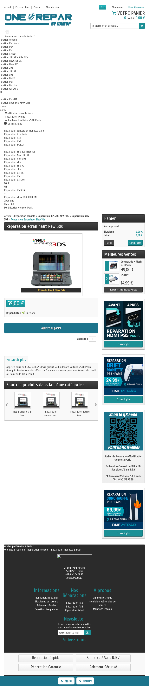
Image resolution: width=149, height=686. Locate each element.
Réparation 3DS (12, 169)
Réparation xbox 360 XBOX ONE (21, 197)
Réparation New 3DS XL (16, 155)
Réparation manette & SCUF (66, 549)
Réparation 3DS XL (14, 165)
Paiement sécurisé (46, 605)
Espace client (22, 7)
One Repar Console (15, 549)
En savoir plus (16, 360)
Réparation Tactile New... (80, 413)
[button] (18, 113)
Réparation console (24, 216)
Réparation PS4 (12, 137)
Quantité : (82, 338)
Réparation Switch (14, 144)
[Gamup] (38, 19)
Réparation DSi (12, 176)
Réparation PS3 (12, 141)
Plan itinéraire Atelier (46, 597)
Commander (135, 242)
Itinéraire (87, 680)
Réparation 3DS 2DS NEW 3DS (20, 151)
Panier (110, 218)
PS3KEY (125, 275)
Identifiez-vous (136, 7)
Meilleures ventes (120, 254)
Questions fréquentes (46, 609)
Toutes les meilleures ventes (123, 289)
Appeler (68, 680)
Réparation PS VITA (14, 190)
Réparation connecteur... (51, 413)
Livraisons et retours (46, 601)
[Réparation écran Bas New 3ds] (22, 400)
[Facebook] (74, 646)
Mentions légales (102, 609)
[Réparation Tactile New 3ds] (79, 400)
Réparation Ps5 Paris (15, 134)
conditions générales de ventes (102, 603)
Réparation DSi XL (13, 172)
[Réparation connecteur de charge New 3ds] (51, 400)
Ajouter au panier (51, 328)
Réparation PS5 (74, 602)
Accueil (7, 216)
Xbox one (9, 200)
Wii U (7, 183)
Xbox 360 (9, 204)
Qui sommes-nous (102, 597)
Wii (5, 186)
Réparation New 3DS (15, 158)
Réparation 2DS (12, 162)
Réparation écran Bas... (22, 413)
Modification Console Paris (18, 207)
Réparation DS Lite (14, 179)
